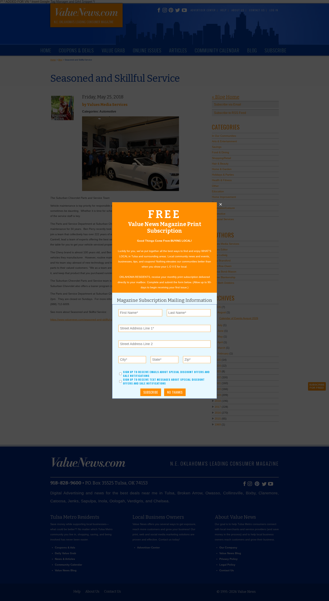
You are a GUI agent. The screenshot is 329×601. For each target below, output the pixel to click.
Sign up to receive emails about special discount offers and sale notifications (166, 374)
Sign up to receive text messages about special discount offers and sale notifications (164, 381)
